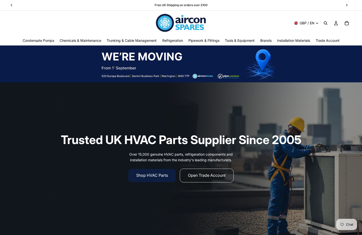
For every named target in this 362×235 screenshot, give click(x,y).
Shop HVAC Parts (152, 175)
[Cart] (346, 23)
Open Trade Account (207, 175)
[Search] (325, 23)
